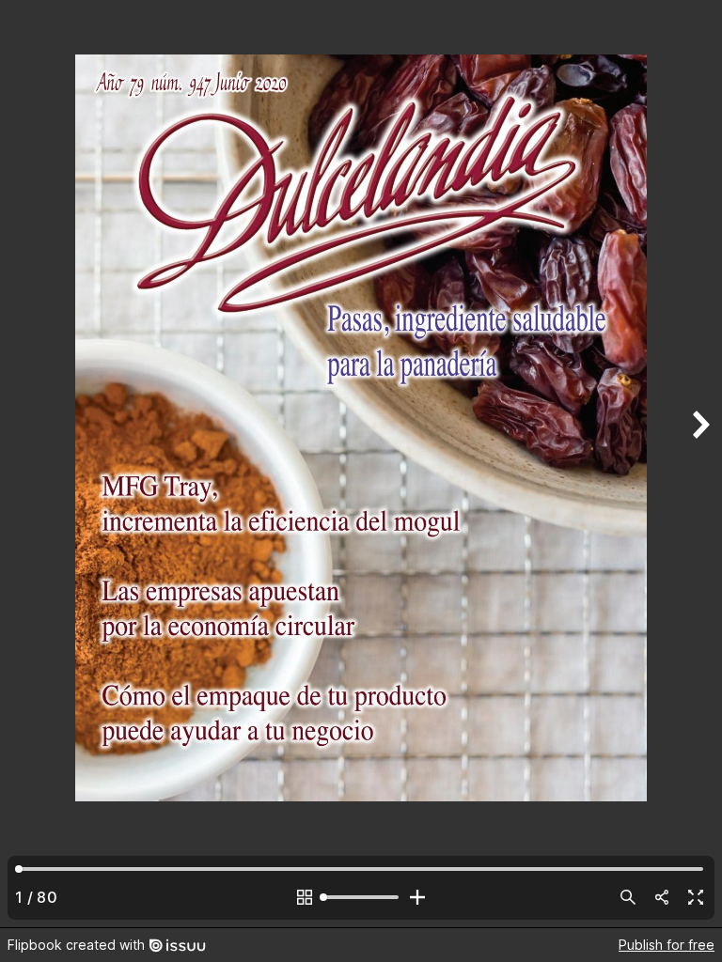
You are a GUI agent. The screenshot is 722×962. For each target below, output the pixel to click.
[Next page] (699, 463)
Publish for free (666, 945)
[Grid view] (305, 897)
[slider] (361, 897)
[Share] (662, 897)
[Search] (628, 897)
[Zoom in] (417, 897)
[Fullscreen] (696, 897)
